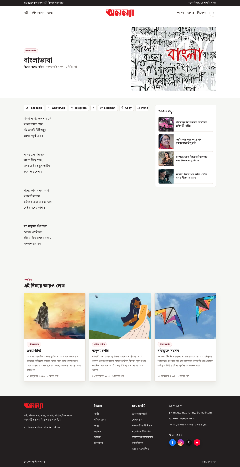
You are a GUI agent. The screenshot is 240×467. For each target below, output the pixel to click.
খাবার (190, 13)
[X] (189, 442)
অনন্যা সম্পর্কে (139, 414)
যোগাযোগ (137, 420)
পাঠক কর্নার (30, 50)
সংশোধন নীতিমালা (141, 431)
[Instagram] (180, 442)
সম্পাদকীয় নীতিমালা (142, 426)
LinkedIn (110, 108)
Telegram (81, 108)
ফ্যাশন (180, 13)
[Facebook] (172, 442)
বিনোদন (201, 13)
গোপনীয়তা (137, 443)
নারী (26, 13)
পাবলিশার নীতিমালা (142, 437)
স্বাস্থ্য (50, 13)
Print (144, 108)
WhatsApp (58, 108)
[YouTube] (197, 442)
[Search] (212, 13)
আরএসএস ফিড (140, 449)
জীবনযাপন (38, 13)
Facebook (36, 108)
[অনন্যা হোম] (120, 13)
